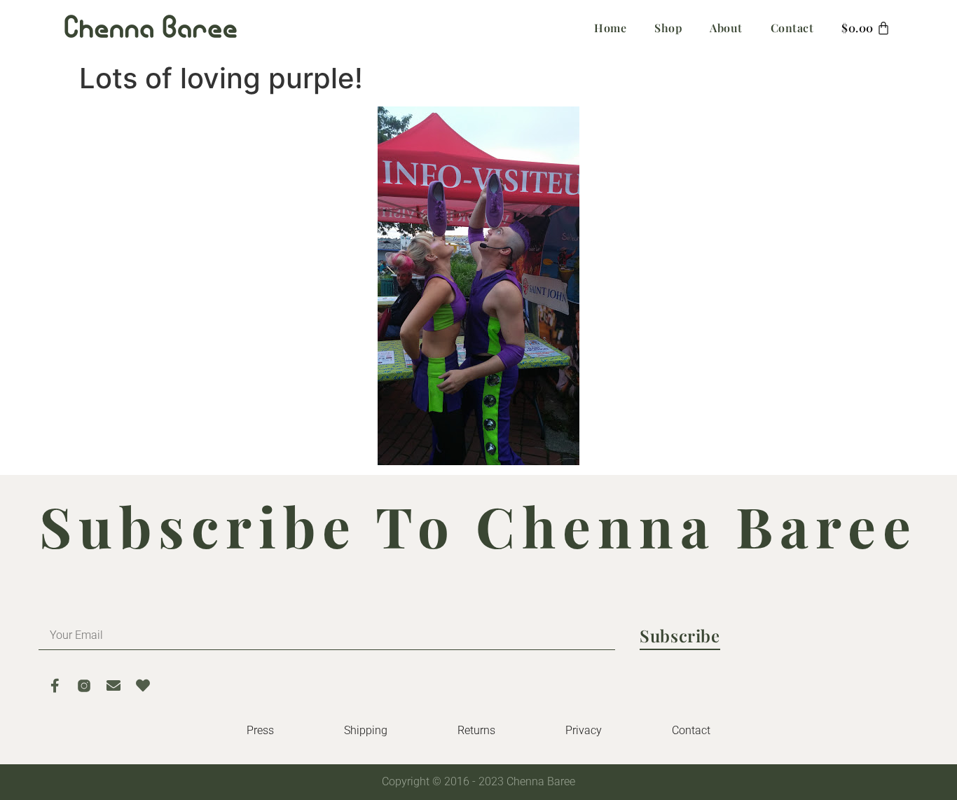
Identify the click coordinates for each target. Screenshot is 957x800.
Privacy (583, 730)
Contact (792, 27)
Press (260, 730)
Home (610, 27)
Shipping (365, 730)
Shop (668, 27)
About (726, 27)
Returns (476, 730)
